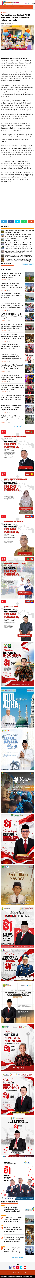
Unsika (28, 7)
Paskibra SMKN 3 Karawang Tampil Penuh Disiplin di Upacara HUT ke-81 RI (12, 295)
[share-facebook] (11, 221)
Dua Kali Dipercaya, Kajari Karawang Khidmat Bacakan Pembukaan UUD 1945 (10, 346)
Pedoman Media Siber (22, 1273)
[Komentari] (31, 221)
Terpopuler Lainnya (17, 1257)
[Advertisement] (17, 200)
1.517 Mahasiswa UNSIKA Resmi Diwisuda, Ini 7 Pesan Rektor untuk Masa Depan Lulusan (12, 387)
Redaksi (14, 1273)
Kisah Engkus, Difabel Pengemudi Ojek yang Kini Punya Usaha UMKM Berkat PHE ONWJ (12, 367)
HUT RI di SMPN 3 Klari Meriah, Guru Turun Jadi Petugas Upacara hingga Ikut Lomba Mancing (12, 316)
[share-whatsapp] (24, 221)
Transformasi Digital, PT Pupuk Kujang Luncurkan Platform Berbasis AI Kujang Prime (13, 1251)
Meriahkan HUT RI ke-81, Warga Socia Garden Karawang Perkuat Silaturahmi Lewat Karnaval (11, 326)
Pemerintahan (14, 7)
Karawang (6, 7)
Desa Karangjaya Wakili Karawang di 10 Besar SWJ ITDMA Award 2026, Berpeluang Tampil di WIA (12, 397)
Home (8, 1273)
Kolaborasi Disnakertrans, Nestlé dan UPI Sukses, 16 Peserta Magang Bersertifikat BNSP (11, 408)
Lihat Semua (17, 426)
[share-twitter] (17, 221)
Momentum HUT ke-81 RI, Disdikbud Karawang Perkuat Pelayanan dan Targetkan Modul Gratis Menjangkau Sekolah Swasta (11, 358)
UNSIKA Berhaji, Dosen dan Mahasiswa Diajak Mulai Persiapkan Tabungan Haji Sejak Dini (11, 286)
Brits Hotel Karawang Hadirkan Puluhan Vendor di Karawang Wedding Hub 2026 (11, 275)
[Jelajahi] (33, 2)
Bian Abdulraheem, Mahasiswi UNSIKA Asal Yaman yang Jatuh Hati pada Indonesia (11, 377)
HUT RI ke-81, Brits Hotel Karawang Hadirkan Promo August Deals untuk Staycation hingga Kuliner (12, 337)
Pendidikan (22, 7)
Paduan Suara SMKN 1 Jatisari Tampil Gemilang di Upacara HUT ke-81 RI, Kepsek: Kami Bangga (12, 306)
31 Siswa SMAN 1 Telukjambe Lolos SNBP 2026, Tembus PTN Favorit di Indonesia (14, 1240)
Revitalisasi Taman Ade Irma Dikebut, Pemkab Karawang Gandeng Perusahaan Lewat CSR (12, 418)
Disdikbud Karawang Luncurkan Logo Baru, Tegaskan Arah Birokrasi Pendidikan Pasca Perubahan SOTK (13, 1211)
